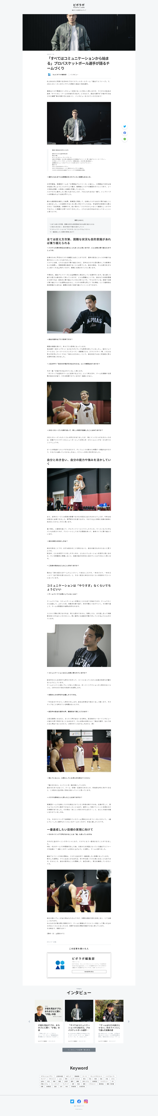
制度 (95, 1079)
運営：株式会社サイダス (79, 1106)
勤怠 (78, 1084)
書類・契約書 (110, 1084)
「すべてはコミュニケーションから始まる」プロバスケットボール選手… (79, 1027)
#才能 (54, 942)
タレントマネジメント (96, 1076)
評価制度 (73, 1086)
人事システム (85, 1081)
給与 (48, 1081)
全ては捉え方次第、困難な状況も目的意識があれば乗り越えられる (72, 224)
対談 (101, 1079)
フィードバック (55, 1084)
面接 (60, 1081)
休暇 (54, 1081)
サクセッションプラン (47, 1076)
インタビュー (74, 74)
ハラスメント (92, 1084)
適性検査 (101, 1084)
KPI (113, 1081)
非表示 (81, 220)
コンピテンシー (104, 1081)
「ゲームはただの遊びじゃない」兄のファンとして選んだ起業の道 (109, 1027)
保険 (84, 1084)
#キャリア (49, 942)
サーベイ (84, 1076)
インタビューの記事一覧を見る (79, 1050)
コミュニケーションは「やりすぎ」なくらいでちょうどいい (70, 229)
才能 (107, 1079)
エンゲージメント (75, 1079)
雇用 (72, 1081)
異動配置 (77, 1076)
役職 (42, 1086)
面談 (55, 1086)
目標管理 (94, 1081)
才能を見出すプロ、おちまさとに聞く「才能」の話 (49, 1027)
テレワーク (66, 1084)
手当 (90, 1079)
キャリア (43, 1079)
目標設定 (48, 1086)
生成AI (42, 1081)
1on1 (60, 1079)
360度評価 (82, 1086)
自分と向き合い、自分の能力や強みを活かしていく (67, 227)
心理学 (66, 1081)
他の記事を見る (89, 971)
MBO (66, 1086)
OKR (61, 1086)
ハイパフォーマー (110, 1076)
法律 (73, 1084)
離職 (77, 1081)
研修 (66, 1079)
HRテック (68, 1076)
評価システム (44, 1084)
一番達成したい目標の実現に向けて (62, 232)
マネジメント (52, 1079)
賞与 (84, 1079)
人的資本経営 (59, 1076)
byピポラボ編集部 (60, 74)
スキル (113, 1079)
